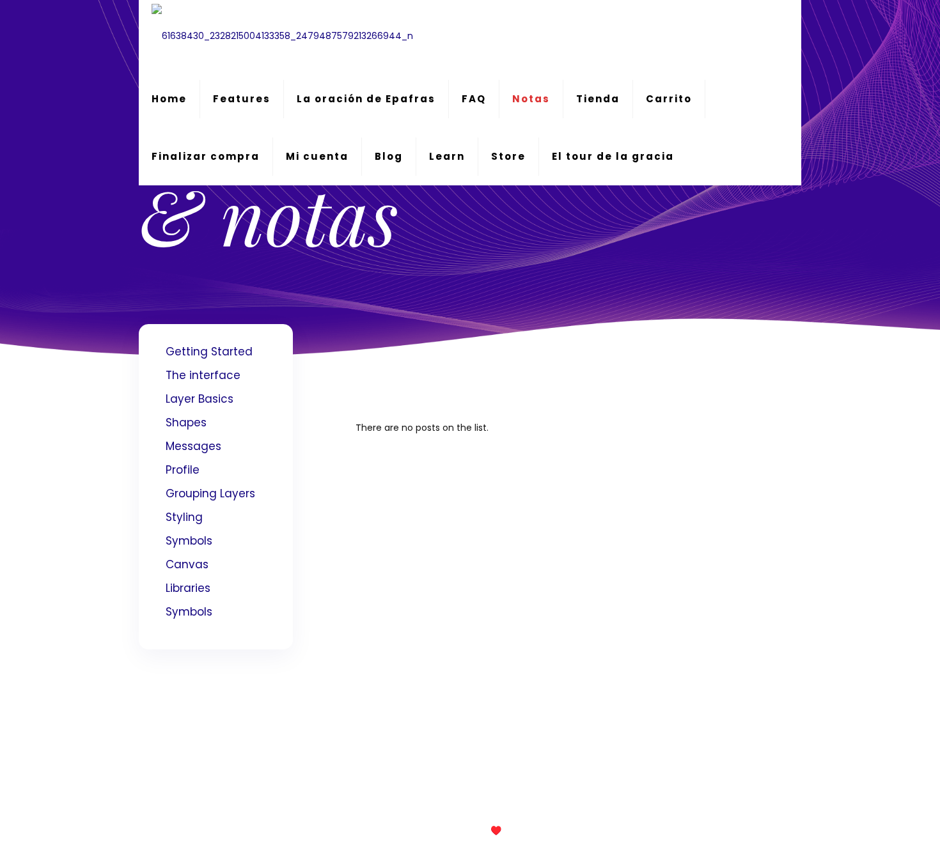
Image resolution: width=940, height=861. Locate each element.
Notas (531, 98)
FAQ (474, 98)
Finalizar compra (206, 156)
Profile (183, 469)
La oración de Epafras (366, 98)
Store (508, 156)
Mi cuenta (317, 156)
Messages (193, 446)
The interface (203, 375)
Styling (184, 517)
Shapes (186, 422)
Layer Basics (199, 399)
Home (169, 98)
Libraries (188, 588)
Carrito (669, 98)
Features (241, 98)
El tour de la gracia (613, 156)
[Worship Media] (282, 35)
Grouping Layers (210, 493)
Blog (389, 156)
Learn (447, 156)
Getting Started (209, 351)
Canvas (187, 564)
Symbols (189, 540)
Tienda (598, 98)
